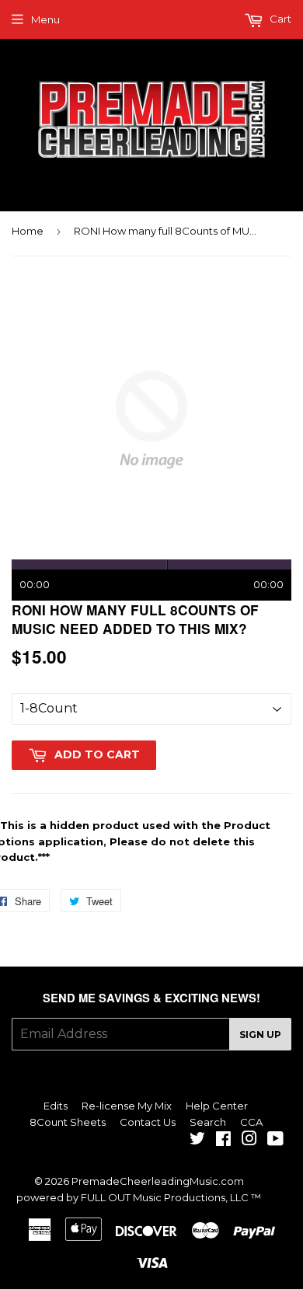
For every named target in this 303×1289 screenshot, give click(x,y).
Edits (56, 1105)
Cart (279, 18)
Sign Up (260, 1034)
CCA (251, 1122)
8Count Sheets (68, 1122)
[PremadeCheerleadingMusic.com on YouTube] (275, 1140)
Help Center (217, 1105)
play (151, 419)
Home (28, 231)
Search (208, 1122)
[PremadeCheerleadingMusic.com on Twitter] (197, 1140)
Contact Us (148, 1122)
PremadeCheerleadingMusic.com (157, 1181)
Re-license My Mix (127, 1105)
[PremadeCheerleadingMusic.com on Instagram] (249, 1140)
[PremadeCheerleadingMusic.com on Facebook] (223, 1140)
